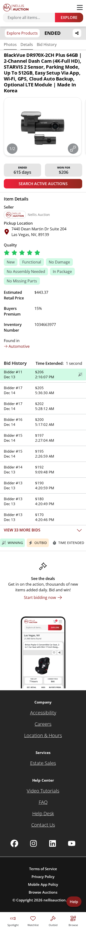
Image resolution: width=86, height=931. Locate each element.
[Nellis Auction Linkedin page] (52, 843)
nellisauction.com (58, 900)
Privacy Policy (43, 876)
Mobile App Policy (43, 884)
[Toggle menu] (79, 7)
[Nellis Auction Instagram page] (33, 843)
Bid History (47, 44)
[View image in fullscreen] (73, 148)
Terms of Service (43, 868)
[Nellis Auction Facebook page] (14, 843)
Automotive (19, 346)
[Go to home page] (16, 7)
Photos (10, 44)
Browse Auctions (43, 892)
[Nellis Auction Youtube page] (71, 843)
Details (27, 44)
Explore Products (22, 33)
